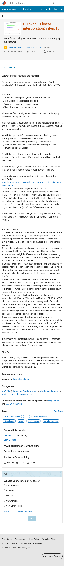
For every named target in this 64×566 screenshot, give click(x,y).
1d (5, 416)
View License (10, 440)
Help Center (53, 401)
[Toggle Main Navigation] (59, 3)
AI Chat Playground (55, 9)
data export (15, 416)
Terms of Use (25, 543)
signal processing (51, 421)
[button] (5, 51)
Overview (8, 67)
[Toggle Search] (54, 3)
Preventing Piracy (49, 539)
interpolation (9, 421)
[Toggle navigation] (2, 15)
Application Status (9, 543)
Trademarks (20, 539)
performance (33, 421)
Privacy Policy (33, 539)
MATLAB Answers (10, 9)
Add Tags (58, 411)
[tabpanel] (32, 300)
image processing (40, 416)
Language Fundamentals (25, 391)
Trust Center (7, 539)
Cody (40, 9)
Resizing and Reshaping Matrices (17, 394)
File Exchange (17, 3)
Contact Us (38, 543)
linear (21, 421)
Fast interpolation (21, 379)
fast (26, 416)
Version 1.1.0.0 (33, 47)
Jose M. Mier (14, 47)
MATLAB (6, 391)
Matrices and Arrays (49, 391)
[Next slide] (59, 9)
